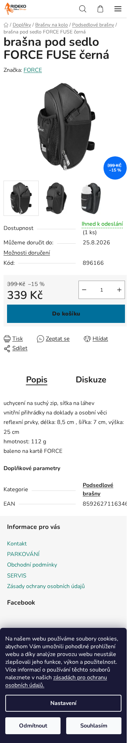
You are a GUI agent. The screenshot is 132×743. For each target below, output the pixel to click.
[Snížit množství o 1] (84, 290)
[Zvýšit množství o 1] (119, 290)
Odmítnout (33, 726)
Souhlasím (93, 726)
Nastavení (63, 703)
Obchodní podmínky (32, 565)
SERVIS (16, 576)
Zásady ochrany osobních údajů (46, 586)
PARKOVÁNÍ (23, 554)
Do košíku (66, 314)
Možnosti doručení (27, 253)
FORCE (33, 70)
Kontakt (17, 544)
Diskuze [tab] (91, 379)
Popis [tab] (37, 379)
